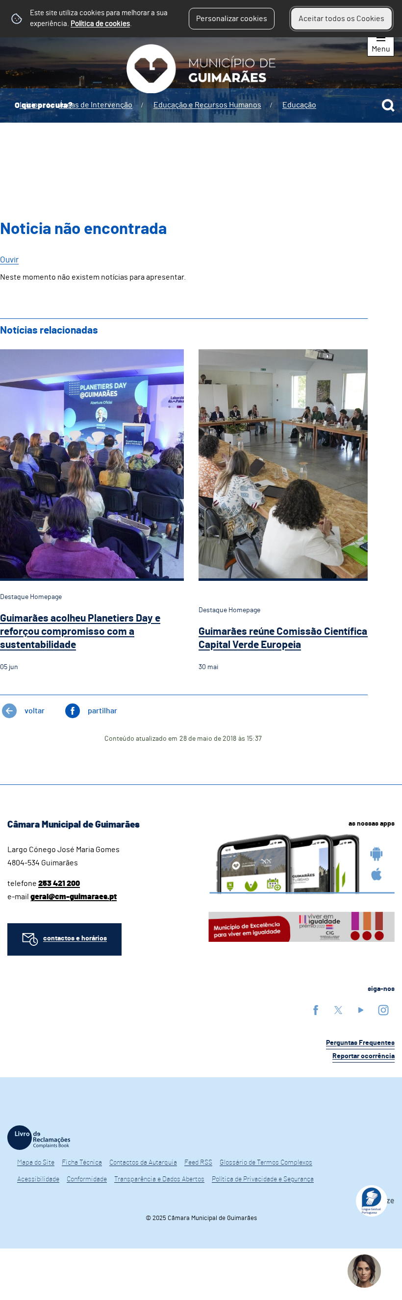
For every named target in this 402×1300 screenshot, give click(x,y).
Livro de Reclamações (38, 1137)
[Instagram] (383, 1009)
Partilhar (102, 711)
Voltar (35, 711)
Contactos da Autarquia (143, 1162)
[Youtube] (361, 1009)
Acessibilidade (38, 1179)
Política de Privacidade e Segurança (263, 1179)
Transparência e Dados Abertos (159, 1179)
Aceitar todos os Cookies (341, 19)
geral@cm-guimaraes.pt (73, 897)
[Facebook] (315, 1009)
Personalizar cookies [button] (231, 19)
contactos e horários (75, 938)
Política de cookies (100, 23)
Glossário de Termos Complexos (266, 1162)
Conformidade (87, 1179)
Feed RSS (198, 1162)
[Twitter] (338, 1009)
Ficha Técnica (82, 1162)
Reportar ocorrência (363, 1056)
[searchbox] (201, 105)
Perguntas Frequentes (360, 1043)
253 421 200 (59, 883)
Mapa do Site (35, 1162)
